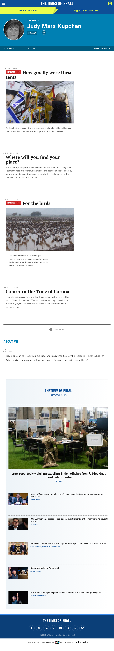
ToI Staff (58, 481)
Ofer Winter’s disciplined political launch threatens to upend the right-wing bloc (66, 592)
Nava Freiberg (35, 546)
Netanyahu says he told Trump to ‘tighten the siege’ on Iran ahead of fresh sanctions (68, 543)
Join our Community (27, 10)
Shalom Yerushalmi (38, 596)
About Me (31, 48)
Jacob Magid (35, 500)
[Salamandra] (82, 642)
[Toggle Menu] (3, 3)
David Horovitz (36, 571)
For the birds (36, 203)
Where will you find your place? (33, 159)
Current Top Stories (58, 395)
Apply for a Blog (102, 48)
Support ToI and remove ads (87, 10)
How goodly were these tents (39, 74)
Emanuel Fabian (48, 546)
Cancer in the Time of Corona (38, 291)
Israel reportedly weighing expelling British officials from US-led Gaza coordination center (58, 475)
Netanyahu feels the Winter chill (44, 568)
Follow (32, 33)
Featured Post (13, 72)
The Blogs (33, 20)
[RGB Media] (59, 642)
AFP (58, 546)
